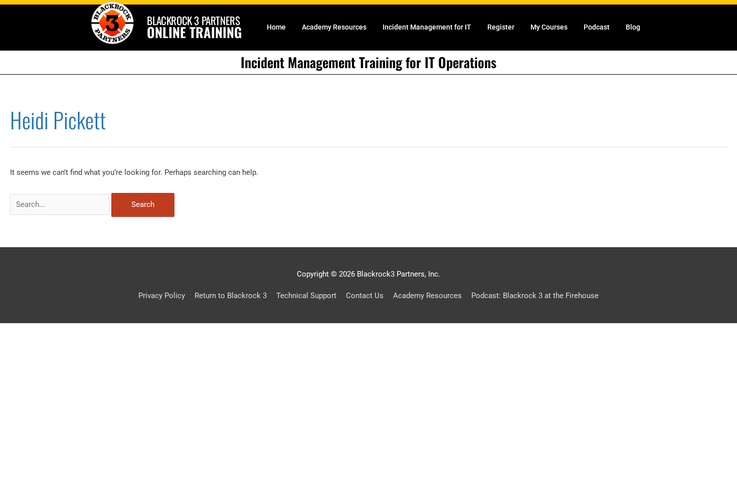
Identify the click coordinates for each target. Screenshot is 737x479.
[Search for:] (60, 204)
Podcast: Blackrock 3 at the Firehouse (535, 295)
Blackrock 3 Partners (193, 20)
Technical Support (306, 295)
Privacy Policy (161, 295)
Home (276, 27)
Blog (633, 27)
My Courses (549, 27)
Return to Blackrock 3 (231, 295)
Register (500, 27)
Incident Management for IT (427, 27)
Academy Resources (334, 27)
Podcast (597, 27)
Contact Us (365, 295)
